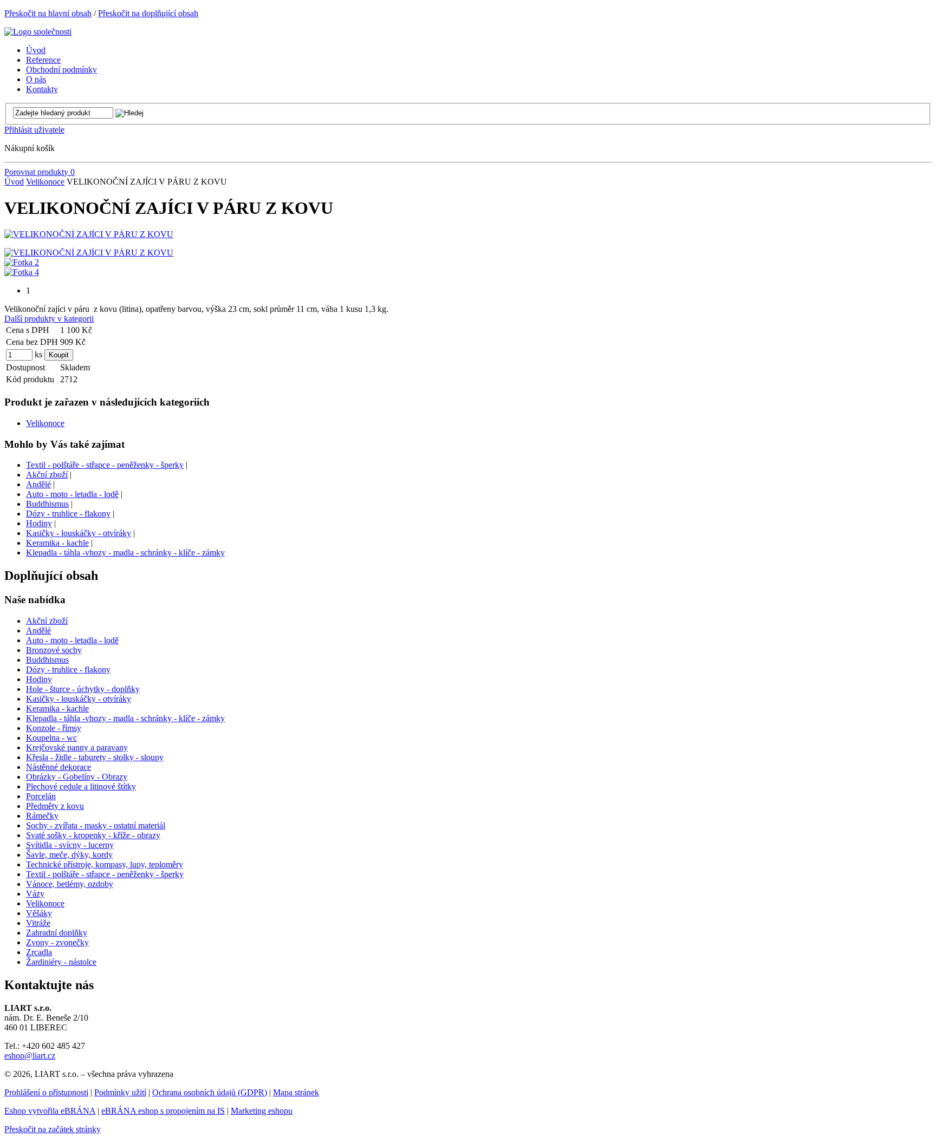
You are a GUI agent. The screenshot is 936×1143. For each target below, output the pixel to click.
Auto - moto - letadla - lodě (72, 494)
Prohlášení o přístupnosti (46, 1092)
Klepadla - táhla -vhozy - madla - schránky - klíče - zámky (125, 552)
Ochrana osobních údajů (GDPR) (209, 1092)
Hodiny (39, 523)
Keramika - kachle (57, 542)
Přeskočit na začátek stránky (52, 1129)
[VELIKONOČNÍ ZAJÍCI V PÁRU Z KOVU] (88, 234)
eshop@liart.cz (29, 1055)
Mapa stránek (296, 1092)
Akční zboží (47, 474)
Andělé (38, 484)
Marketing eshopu (261, 1110)
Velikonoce (45, 181)
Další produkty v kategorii (49, 318)
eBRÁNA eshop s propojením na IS (163, 1110)
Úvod (14, 181)
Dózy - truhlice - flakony (68, 513)
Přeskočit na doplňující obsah (148, 13)
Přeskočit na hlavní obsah (48, 13)
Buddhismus (47, 503)
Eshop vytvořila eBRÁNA (49, 1110)
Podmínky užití (120, 1092)
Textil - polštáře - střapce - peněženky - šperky (105, 464)
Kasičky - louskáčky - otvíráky (78, 533)
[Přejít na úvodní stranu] (38, 31)
